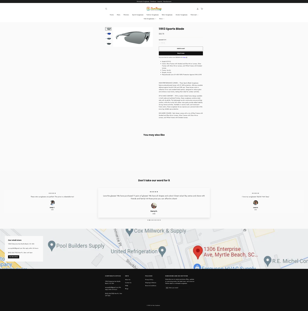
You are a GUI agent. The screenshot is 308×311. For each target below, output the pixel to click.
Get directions (13, 257)
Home (112, 15)
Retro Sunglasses (167, 15)
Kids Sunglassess (149, 19)
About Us (127, 280)
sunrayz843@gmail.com (111, 287)
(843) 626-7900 (109, 293)
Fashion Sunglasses (153, 15)
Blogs (126, 289)
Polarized (194, 15)
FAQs (126, 286)
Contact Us (128, 283)
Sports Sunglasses (137, 15)
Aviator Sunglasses (181, 15)
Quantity (162, 40)
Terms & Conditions (150, 286)
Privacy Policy (149, 280)
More (161, 19)
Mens (118, 15)
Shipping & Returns (150, 283)
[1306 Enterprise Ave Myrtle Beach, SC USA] (154, 249)
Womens (126, 15)
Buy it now (180, 53)
